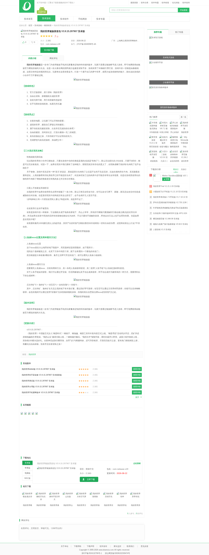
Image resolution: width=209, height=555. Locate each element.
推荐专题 (158, 32)
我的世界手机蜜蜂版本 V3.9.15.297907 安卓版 (41, 392)
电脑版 (27, 473)
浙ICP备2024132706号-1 (92, 553)
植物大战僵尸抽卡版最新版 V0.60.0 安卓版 (170, 224)
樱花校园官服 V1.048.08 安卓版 (166, 219)
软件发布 (186, 3)
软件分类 (144, 3)
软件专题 (155, 3)
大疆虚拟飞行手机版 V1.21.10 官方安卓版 (170, 192)
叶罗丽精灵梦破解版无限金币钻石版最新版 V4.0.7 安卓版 (170, 208)
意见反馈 (144, 546)
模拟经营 (47, 25)
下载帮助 (77, 546)
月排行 (183, 169)
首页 (30, 25)
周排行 (176, 169)
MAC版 (27, 478)
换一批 (183, 117)
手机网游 (82, 19)
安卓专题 (100, 19)
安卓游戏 (46, 18)
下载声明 (90, 546)
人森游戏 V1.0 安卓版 (162, 229)
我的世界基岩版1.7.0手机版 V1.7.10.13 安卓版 (170, 197)
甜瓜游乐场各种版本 (168, 107)
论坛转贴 (175, 3)
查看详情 (137, 369)
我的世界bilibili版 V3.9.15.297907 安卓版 (38, 369)
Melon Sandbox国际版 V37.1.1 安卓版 (175, 175)
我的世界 (32, 354)
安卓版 (27, 463)
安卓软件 (64, 19)
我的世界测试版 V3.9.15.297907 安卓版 (38, 381)
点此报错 (137, 463)
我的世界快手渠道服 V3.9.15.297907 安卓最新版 (42, 375)
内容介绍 (32, 58)
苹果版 (27, 468)
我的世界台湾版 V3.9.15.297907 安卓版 (38, 387)
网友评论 (54, 58)
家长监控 (117, 546)
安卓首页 (28, 19)
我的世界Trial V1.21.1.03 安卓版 (166, 186)
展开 (137, 397)
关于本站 (64, 546)
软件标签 (165, 3)
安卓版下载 (49, 50)
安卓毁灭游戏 (168, 57)
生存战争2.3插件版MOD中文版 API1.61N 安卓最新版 (170, 213)
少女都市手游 (168, 82)
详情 (167, 179)
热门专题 (179, 32)
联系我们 (130, 546)
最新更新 (134, 3)
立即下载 (91, 479)
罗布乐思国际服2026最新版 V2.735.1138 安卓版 (170, 202)
